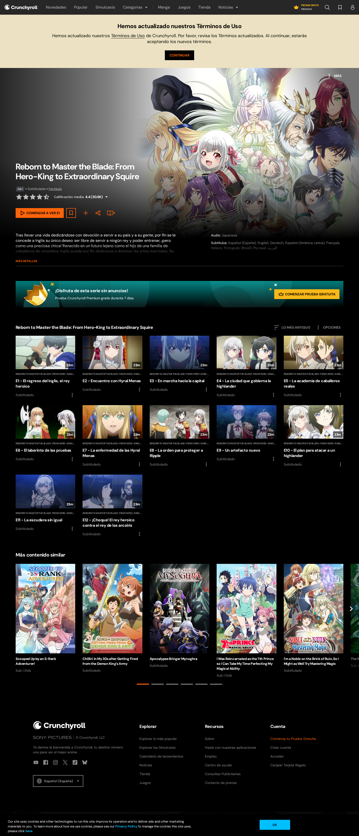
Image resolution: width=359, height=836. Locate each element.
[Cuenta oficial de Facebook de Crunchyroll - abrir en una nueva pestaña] (46, 762)
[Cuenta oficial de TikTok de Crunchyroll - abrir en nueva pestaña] (75, 762)
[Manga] (110, 213)
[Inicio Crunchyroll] (59, 725)
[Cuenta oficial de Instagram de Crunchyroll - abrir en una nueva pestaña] (55, 762)
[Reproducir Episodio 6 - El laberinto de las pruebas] (45, 433)
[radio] (19, 196)
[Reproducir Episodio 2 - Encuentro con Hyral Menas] (112, 364)
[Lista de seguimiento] (340, 7)
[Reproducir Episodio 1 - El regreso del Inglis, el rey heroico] (45, 367)
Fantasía (55, 189)
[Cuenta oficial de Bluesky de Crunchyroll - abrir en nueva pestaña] (85, 762)
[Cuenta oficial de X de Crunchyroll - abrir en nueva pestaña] (65, 762)
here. (29, 831)
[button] (135, 7)
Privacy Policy (126, 826)
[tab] (143, 684)
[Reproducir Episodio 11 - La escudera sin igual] (45, 503)
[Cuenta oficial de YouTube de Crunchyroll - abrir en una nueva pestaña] (36, 762)
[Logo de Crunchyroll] (21, 7)
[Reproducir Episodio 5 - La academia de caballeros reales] (313, 367)
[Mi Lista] (86, 213)
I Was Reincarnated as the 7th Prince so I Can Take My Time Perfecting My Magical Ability (245, 664)
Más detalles (26, 261)
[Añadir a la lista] (71, 213)
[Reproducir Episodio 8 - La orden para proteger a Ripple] (179, 436)
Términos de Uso (128, 36)
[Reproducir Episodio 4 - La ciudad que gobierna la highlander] (246, 367)
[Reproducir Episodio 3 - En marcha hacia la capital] (179, 364)
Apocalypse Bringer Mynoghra (173, 659)
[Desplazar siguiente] (351, 625)
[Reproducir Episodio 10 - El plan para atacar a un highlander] (313, 436)
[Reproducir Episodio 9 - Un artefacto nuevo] (246, 433)
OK (275, 825)
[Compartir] (98, 213)
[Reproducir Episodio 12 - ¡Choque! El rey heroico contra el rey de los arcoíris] (112, 506)
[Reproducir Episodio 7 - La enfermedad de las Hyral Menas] (112, 436)
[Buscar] (327, 7)
